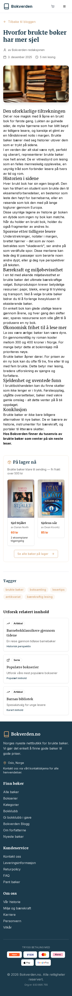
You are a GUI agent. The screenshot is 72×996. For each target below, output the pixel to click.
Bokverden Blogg (16, 824)
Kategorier (11, 805)
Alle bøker (11, 792)
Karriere (9, 915)
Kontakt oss (12, 856)
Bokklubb (10, 811)
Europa (36, 207)
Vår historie (11, 902)
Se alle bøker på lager (32, 553)
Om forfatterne (14, 830)
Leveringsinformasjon (19, 863)
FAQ (6, 876)
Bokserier (10, 798)
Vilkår (7, 927)
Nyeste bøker (13, 837)
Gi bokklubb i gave (17, 817)
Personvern (12, 921)
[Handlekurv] (53, 6)
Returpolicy (12, 869)
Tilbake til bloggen (22, 22)
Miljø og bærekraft (17, 908)
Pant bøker (11, 882)
